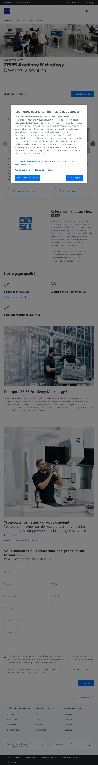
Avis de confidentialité (30, 161)
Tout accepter (74, 177)
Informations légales (43, 170)
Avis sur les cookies (23, 170)
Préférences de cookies (27, 177)
